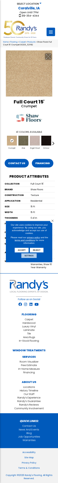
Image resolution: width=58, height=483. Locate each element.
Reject (36, 250)
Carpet (22, 42)
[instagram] (25, 305)
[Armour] (46, 140)
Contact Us (16, 163)
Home (6, 42)
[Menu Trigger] (51, 32)
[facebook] (20, 305)
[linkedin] (30, 305)
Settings (29, 255)
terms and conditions (25, 240)
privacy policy (33, 237)
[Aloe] (23, 140)
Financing (42, 163)
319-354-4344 (30, 16)
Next (53, 141)
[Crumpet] (12, 140)
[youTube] (36, 305)
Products (31, 42)
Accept (22, 250)
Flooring (13, 42)
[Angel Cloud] (35, 140)
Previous (4, 141)
